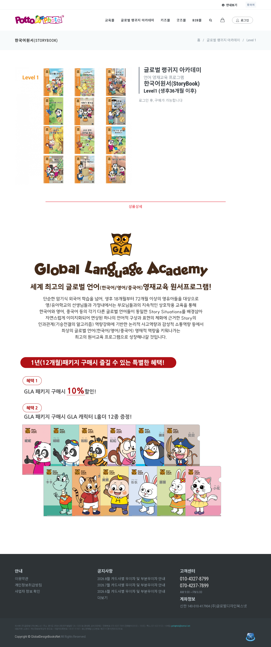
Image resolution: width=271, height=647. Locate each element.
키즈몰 (165, 20)
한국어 (251, 4)
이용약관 (21, 579)
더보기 (102, 598)
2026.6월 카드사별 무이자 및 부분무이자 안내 (131, 591)
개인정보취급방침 (28, 585)
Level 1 (251, 40)
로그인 (244, 20)
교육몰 (110, 20)
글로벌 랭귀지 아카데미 (137, 20)
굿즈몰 (181, 20)
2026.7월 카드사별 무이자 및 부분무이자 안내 (131, 585)
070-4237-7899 (194, 586)
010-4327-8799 (194, 579)
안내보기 (231, 5)
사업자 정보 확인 (27, 591)
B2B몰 (197, 20)
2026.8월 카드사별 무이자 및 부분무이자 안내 (131, 579)
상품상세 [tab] (135, 207)
